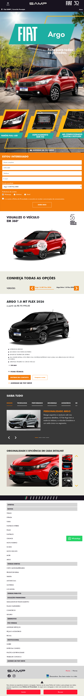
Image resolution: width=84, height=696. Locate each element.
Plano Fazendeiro (13, 606)
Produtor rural (13, 572)
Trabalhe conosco (14, 657)
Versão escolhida (7, 183)
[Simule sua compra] (18, 676)
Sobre (9, 644)
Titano (9, 513)
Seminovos (11, 619)
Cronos (10, 538)
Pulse (9, 530)
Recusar (60, 692)
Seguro (9, 614)
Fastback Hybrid (13, 526)
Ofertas (10, 505)
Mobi (8, 555)
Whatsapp (8, 194)
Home (68, 671)
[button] (10, 472)
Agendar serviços (13, 627)
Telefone (19, 194)
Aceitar (23, 692)
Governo (10, 585)
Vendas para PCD (14, 593)
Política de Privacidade (20, 199)
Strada (9, 517)
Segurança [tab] (52, 403)
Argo (9, 559)
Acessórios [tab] (66, 403)
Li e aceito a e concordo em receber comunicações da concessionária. (35, 199)
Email (28, 194)
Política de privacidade (15, 652)
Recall (9, 635)
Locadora (11, 589)
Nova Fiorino (12, 543)
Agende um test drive (16, 661)
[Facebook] (9, 676)
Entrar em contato (19, 377)
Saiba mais (42, 205)
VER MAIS (13, 365)
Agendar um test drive (43, 150)
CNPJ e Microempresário (16, 568)
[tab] (43, 288)
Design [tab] (9, 403)
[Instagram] (14, 676)
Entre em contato (13, 648)
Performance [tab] (37, 403)
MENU (7, 5)
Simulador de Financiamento (18, 602)
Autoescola (11, 581)
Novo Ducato (12, 551)
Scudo (9, 547)
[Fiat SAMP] (38, 3)
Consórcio (11, 610)
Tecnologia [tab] (22, 403)
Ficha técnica (17, 372)
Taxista (9, 576)
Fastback (10, 534)
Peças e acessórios (14, 631)
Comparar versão (40, 377)
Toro (9, 521)
